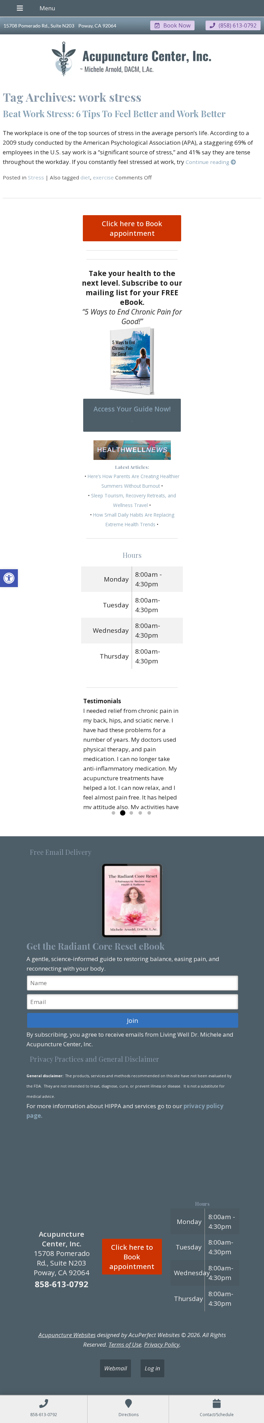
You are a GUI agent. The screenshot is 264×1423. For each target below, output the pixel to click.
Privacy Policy (161, 1344)
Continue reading (208, 161)
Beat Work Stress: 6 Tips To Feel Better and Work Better (114, 113)
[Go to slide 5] (149, 813)
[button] (9, 578)
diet (85, 177)
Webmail (115, 1368)
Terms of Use (125, 1344)
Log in (152, 1368)
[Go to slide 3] (131, 813)
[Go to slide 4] (140, 813)
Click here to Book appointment (132, 228)
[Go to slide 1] (113, 813)
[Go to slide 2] (122, 813)
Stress (36, 177)
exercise (103, 177)
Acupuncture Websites (67, 1335)
